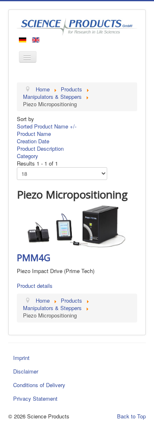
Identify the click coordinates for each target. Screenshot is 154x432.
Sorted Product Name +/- (46, 126)
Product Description (40, 148)
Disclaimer (25, 371)
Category (27, 156)
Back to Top (131, 416)
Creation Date (33, 141)
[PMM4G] (77, 225)
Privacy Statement (35, 398)
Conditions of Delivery (39, 385)
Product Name (34, 134)
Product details (35, 286)
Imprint (21, 358)
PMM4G (34, 257)
